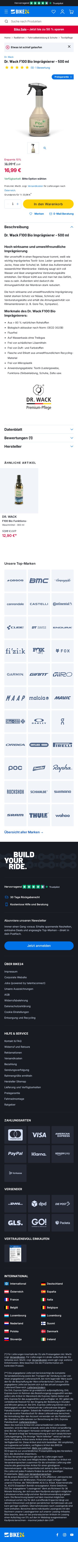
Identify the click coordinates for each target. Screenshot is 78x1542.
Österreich (9, 190)
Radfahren (19, 37)
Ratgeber (9, 1104)
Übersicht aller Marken (22, 832)
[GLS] (15, 1223)
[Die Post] (63, 1204)
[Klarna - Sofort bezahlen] (39, 1154)
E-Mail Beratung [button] (64, 213)
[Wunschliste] (53, 11)
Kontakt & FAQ (13, 1041)
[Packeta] (63, 1223)
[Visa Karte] (39, 1135)
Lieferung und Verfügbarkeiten (22, 1087)
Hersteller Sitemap (15, 1081)
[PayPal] (15, 1154)
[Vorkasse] (15, 1173)
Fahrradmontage (14, 1098)
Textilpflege (67, 37)
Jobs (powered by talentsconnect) (24, 983)
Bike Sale (20, 29)
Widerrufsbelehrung (16, 1000)
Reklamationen (13, 1052)
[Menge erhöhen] (17, 204)
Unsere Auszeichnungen (18, 988)
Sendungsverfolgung (16, 1069)
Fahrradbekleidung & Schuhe (43, 37)
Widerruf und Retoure (17, 1046)
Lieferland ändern (36, 1387)
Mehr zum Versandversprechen (35, 1474)
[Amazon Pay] (63, 1154)
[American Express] (63, 1135)
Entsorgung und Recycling (20, 1017)
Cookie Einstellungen (16, 1011)
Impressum (10, 971)
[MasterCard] (15, 1135)
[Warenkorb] (71, 11)
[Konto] (62, 11)
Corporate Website (15, 977)
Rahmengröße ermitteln (18, 1075)
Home (7, 37)
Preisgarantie (12, 1092)
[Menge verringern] (8, 204)
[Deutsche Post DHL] (15, 1204)
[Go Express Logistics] (39, 1223)
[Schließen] (69, 46)
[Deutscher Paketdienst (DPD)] (39, 1204)
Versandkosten (13, 1058)
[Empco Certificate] (15, 1253)
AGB (7, 994)
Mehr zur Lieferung (42, 1448)
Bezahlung (10, 1064)
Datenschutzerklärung (17, 1006)
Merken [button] (39, 213)
